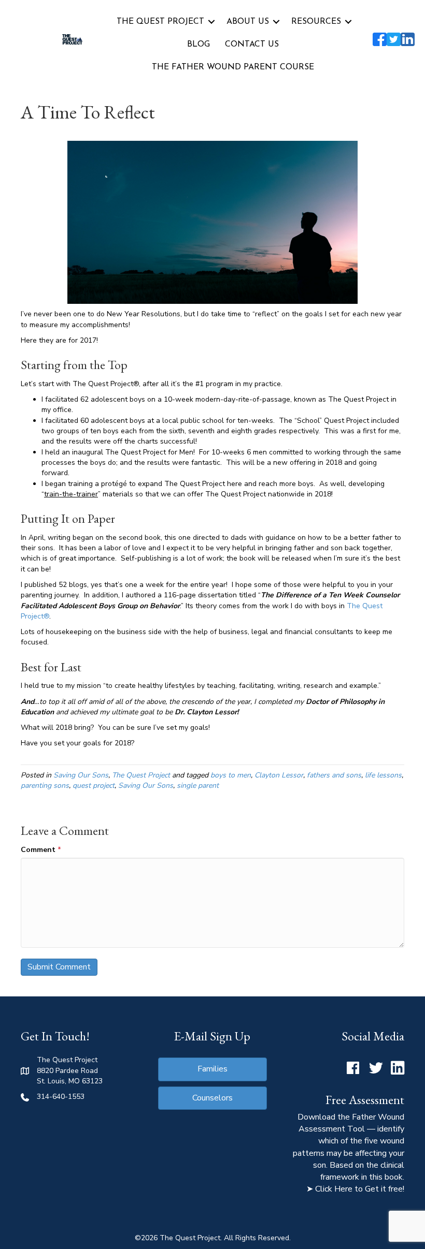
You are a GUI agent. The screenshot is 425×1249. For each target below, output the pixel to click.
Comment (41, 850)
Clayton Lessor (278, 775)
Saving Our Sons (80, 775)
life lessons (383, 775)
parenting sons (45, 785)
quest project (94, 785)
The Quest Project (160, 22)
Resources (316, 22)
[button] (211, 21)
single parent (198, 785)
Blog (198, 44)
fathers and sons (334, 775)
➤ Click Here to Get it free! (355, 1189)
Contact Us (252, 44)
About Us (247, 22)
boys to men (230, 775)
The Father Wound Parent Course (233, 67)
